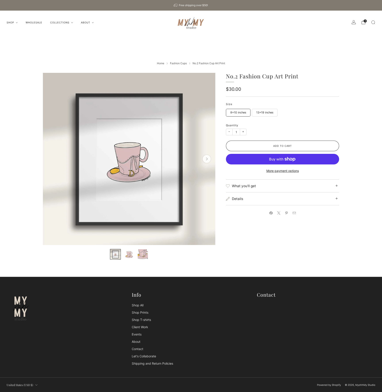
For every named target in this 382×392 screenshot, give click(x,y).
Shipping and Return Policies (152, 363)
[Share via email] (294, 213)
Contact (137, 349)
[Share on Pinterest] (286, 213)
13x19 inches (264, 112)
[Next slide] (206, 159)
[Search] (373, 22)
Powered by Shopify (329, 384)
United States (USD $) (20, 385)
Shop (10, 22)
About (85, 22)
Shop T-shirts (141, 320)
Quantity (232, 125)
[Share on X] (278, 213)
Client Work (140, 327)
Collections (59, 22)
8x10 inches (238, 112)
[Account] (353, 22)
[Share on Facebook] (271, 213)
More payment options (282, 171)
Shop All (137, 305)
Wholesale (34, 22)
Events (136, 334)
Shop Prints (140, 312)
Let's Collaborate (144, 356)
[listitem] (191, 5)
